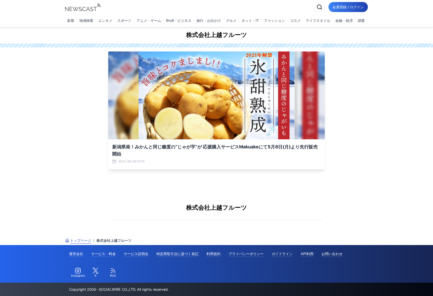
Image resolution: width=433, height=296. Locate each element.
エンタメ (105, 20)
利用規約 (213, 254)
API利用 (307, 254)
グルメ (231, 20)
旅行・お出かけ (208, 20)
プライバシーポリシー (246, 254)
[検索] (319, 7)
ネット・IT (250, 20)
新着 (70, 20)
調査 (361, 20)
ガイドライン (282, 254)
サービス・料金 (103, 254)
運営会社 (76, 254)
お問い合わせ (332, 254)
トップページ (80, 240)
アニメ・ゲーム (149, 20)
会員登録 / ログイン (348, 7)
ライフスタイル (318, 20)
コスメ (295, 20)
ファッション (274, 20)
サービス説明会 (136, 254)
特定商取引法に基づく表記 (177, 254)
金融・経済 (344, 20)
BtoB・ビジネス (178, 20)
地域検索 (86, 20)
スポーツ (124, 20)
